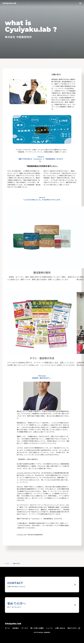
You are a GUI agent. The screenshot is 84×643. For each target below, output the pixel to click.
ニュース (49, 628)
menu (80, 3)
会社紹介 (15, 628)
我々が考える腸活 (37, 628)
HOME (7, 563)
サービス (25, 628)
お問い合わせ (60, 628)
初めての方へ (73, 628)
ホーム (7, 628)
